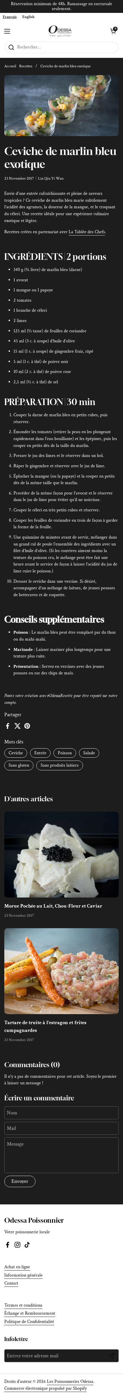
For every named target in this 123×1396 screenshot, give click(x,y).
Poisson (65, 753)
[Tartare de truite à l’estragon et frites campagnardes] (61, 971)
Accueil (10, 66)
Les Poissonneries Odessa (70, 1382)
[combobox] (9, 17)
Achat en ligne (17, 1267)
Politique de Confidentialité (29, 1322)
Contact (11, 1283)
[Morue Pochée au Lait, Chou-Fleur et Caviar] (61, 855)
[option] (28, 17)
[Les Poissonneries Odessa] (60, 31)
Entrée (40, 753)
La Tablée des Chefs (87, 232)
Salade (89, 753)
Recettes (25, 66)
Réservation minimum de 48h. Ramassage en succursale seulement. (61, 6)
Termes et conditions (23, 1305)
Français (10, 17)
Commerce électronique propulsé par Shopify (45, 1388)
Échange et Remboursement (29, 1313)
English (28, 17)
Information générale (23, 1275)
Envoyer (19, 1181)
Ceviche (16, 753)
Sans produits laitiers (60, 765)
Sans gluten (19, 765)
